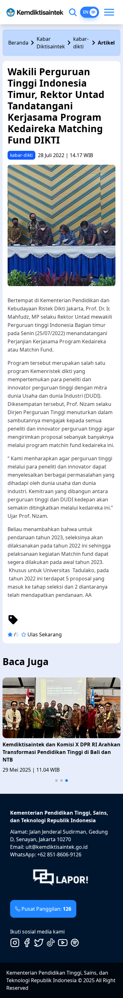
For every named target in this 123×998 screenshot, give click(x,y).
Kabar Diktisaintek (51, 42)
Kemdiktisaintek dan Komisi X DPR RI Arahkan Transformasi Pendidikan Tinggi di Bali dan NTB (61, 752)
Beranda (18, 42)
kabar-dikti (81, 42)
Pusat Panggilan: (46, 908)
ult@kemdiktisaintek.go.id (57, 846)
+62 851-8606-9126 (59, 854)
